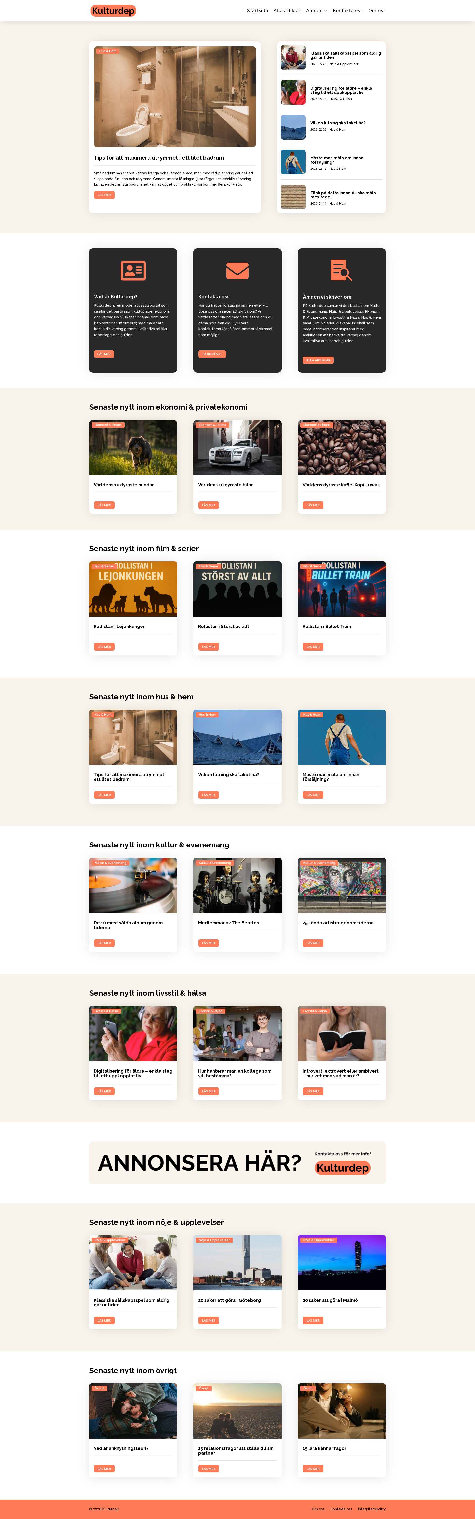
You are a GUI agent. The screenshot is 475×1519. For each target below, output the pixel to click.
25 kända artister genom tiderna (338, 922)
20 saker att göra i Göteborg (229, 1300)
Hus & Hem (107, 51)
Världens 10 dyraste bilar (225, 484)
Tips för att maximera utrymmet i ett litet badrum (159, 157)
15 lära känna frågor (324, 1448)
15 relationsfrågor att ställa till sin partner (236, 1451)
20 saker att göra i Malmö (330, 1300)
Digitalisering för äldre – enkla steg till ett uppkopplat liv (341, 90)
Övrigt (99, 1388)
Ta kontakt (212, 354)
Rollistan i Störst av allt (223, 626)
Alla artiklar (287, 10)
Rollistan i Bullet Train (327, 626)
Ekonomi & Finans (108, 425)
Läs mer (104, 354)
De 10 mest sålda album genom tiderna (128, 925)
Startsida (257, 10)
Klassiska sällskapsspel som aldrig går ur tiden (345, 55)
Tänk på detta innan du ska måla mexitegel (343, 195)
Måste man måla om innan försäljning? (336, 160)
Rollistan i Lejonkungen (120, 626)
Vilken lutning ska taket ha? (338, 123)
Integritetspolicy (372, 1509)
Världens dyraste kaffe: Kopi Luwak (341, 484)
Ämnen (314, 10)
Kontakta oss (348, 10)
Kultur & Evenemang (110, 863)
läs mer (104, 195)
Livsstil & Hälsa (341, 98)
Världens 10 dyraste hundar (124, 484)
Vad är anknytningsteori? (121, 1448)
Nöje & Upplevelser (344, 64)
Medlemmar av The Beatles (228, 922)
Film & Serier (104, 566)
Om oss (377, 10)
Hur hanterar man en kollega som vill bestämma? (234, 1073)
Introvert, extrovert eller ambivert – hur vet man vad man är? (341, 1073)
